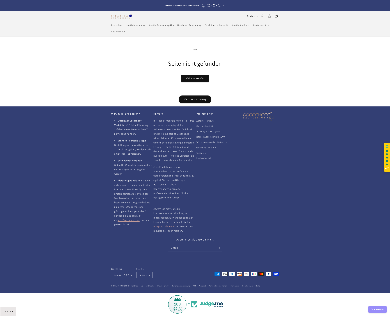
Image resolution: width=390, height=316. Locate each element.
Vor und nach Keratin (206, 147)
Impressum (234, 286)
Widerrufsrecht (163, 286)
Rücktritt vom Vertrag (195, 99)
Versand (202, 286)
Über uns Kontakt (204, 126)
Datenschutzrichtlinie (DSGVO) (210, 136)
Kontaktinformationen (218, 286)
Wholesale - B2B (203, 158)
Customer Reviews (205, 120)
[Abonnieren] (219, 247)
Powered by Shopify (146, 286)
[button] (260, 25)
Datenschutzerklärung (181, 286)
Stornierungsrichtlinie (251, 286)
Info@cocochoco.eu (129, 220)
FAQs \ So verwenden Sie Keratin (211, 142)
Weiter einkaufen (195, 78)
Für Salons (201, 153)
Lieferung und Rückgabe (208, 131)
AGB (194, 286)
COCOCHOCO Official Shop (127, 286)
